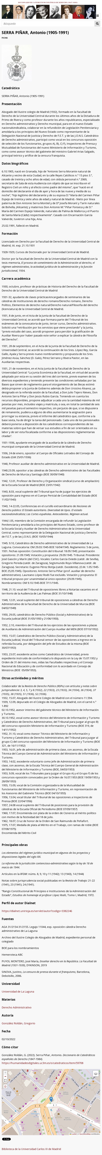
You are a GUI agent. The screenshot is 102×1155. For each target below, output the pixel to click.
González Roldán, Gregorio (18, 1023)
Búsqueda (97, 24)
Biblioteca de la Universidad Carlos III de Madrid (31, 1149)
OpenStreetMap (85, 1134)
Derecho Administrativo (16, 1007)
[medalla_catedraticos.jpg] (17, 80)
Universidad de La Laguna (18, 991)
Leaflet (73, 1134)
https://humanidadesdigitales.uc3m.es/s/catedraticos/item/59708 (42, 1063)
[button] (51, 1099)
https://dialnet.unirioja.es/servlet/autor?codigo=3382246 (37, 911)
